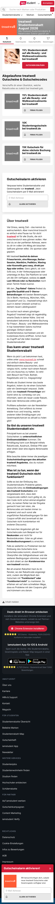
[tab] (7, 39)
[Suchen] (3, 9)
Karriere (6, 691)
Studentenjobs (9, 764)
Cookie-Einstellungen (12, 843)
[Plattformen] (38, 3)
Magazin (6, 709)
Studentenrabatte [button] (11, 14)
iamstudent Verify (11, 819)
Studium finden (9, 776)
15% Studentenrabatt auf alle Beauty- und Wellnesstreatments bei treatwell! (34, 54)
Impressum (7, 861)
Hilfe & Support (9, 697)
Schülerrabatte (9, 788)
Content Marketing (11, 813)
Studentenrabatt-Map (13, 734)
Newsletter (7, 752)
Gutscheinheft (45, 14)
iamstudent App (10, 746)
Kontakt (6, 703)
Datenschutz (8, 837)
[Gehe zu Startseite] (27, 3)
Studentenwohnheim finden (16, 770)
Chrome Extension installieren (29, 628)
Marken (30, 14)
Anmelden (48, 3)
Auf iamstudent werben (14, 800)
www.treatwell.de (27, 359)
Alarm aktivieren (27, 204)
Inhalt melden (12, 602)
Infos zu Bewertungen (13, 849)
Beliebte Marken (10, 727)
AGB (4, 855)
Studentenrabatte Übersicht (16, 721)
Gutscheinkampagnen (13, 807)
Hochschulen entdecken (14, 782)
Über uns (6, 685)
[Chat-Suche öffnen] (52, 9)
